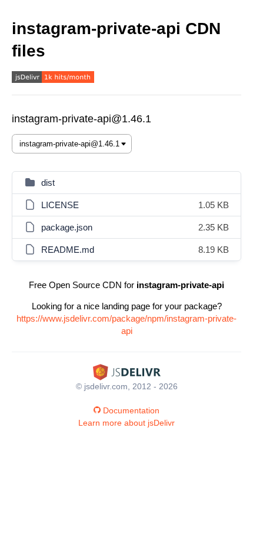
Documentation (131, 410)
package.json (66, 227)
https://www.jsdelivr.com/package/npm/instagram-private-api (126, 324)
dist (48, 183)
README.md (67, 250)
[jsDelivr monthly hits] (53, 78)
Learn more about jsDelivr (126, 422)
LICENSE (60, 205)
